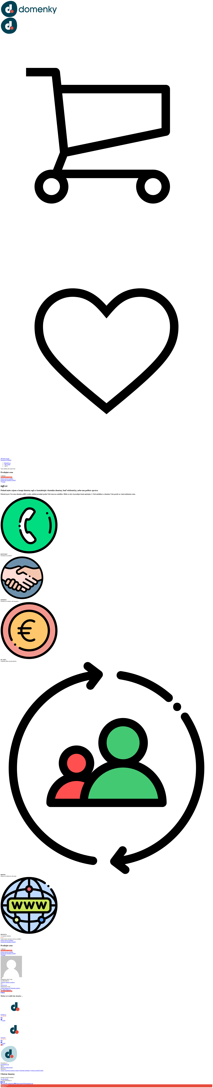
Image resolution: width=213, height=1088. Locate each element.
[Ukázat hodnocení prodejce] (4, 985)
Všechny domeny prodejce (8, 982)
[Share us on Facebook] (1, 1082)
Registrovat (4, 460)
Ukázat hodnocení (5, 988)
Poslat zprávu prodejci (6, 477)
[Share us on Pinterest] (2, 1082)
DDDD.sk (3, 1014)
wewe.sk (3, 1037)
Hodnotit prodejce (15, 988)
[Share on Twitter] (2, 992)
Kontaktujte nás (5, 1064)
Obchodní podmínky (24, 1070)
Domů (4, 1083)
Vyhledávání (10, 1083)
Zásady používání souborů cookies (10, 1070)
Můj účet (3, 1067)
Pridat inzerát (9, 1067)
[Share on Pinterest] (3, 992)
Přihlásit (9, 460)
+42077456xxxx (6, 989)
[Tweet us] (4, 1082)
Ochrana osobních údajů (36, 1070)
